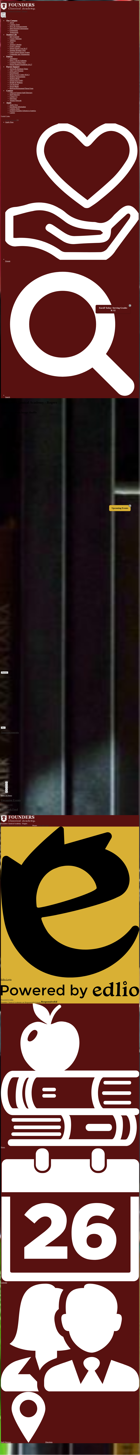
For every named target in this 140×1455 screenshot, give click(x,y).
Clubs (12, 43)
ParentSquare (14, 73)
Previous (4, 672)
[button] (11, 20)
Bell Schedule (14, 37)
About (12, 23)
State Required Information (19, 28)
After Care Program (16, 71)
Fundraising (14, 30)
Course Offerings (16, 39)
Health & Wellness (16, 82)
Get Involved (14, 84)
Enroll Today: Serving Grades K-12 (113, 309)
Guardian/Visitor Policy (18, 63)
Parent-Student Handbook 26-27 (21, 64)
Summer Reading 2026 (18, 50)
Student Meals (14, 79)
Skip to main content (8, 2)
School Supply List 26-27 (18, 48)
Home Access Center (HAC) (20, 75)
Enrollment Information (18, 107)
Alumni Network (15, 100)
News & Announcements (18, 26)
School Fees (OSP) (16, 81)
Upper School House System (20, 52)
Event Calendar (15, 46)
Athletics (13, 41)
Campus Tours (15, 25)
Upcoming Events (120, 508)
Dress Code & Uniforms (18, 61)
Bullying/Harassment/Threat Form (21, 88)
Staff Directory (15, 95)
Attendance (14, 59)
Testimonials (14, 32)
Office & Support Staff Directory (21, 93)
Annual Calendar (15, 45)
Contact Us (13, 97)
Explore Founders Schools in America (23, 111)
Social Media (14, 86)
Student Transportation (17, 77)
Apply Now (14, 105)
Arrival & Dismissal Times (19, 69)
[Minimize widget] (130, 505)
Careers (12, 113)
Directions (13, 99)
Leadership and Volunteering (20, 54)
